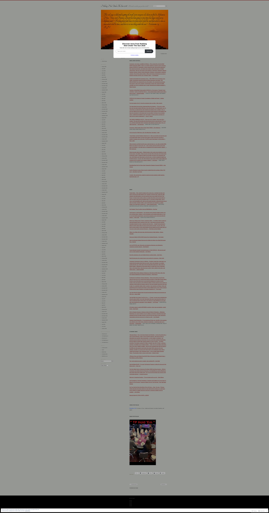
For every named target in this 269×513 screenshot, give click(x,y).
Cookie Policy (27, 510)
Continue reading (134, 55)
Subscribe (149, 51)
